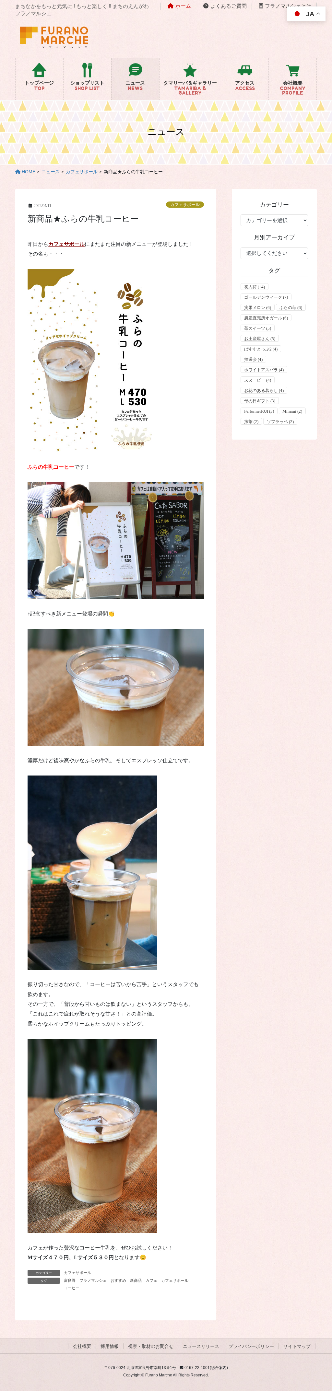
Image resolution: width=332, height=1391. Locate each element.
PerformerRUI (259, 411)
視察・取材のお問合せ (150, 1346)
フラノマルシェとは (288, 6)
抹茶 (251, 421)
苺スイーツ (257, 328)
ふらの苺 (290, 307)
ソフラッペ (280, 421)
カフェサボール (185, 204)
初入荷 (254, 286)
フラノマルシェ (93, 1280)
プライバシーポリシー (251, 1346)
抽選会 (253, 359)
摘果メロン (257, 307)
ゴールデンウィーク (266, 297)
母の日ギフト (259, 400)
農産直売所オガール (266, 318)
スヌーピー (257, 380)
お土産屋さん (259, 338)
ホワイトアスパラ (264, 369)
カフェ (151, 1280)
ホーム (183, 6)
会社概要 (82, 1346)
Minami (292, 411)
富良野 (70, 1280)
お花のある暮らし (264, 390)
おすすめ (118, 1280)
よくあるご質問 (228, 6)
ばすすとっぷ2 (261, 349)
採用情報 (110, 1346)
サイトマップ (297, 1346)
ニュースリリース (201, 1346)
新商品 (136, 1280)
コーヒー (71, 1288)
